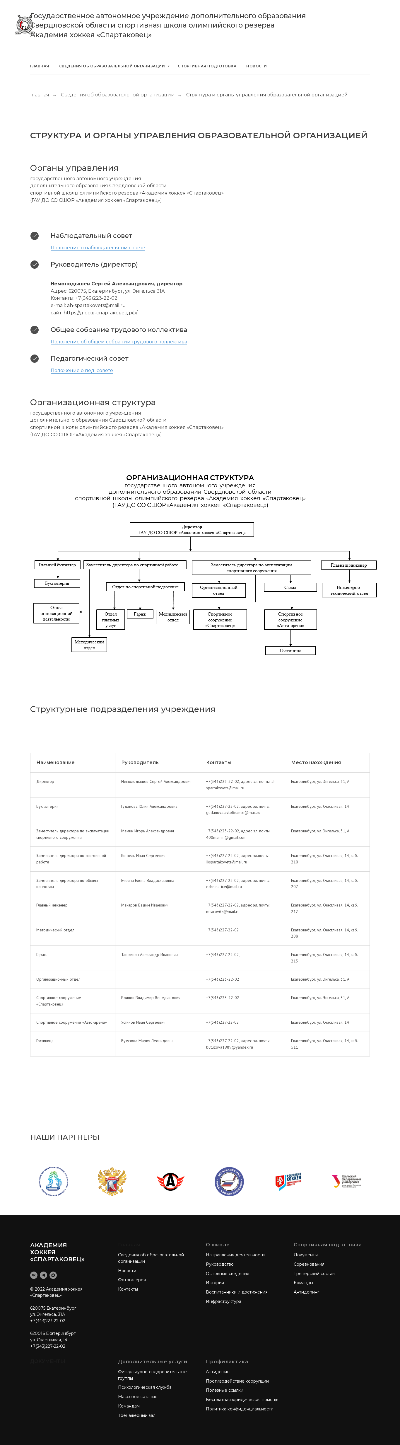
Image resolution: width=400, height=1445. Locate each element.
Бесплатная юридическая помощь (242, 1399)
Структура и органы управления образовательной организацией (267, 95)
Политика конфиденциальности (239, 1409)
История (215, 1282)
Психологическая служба (145, 1387)
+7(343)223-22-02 (47, 1320)
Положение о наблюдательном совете (98, 248)
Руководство (220, 1264)
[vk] (33, 1275)
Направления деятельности (235, 1254)
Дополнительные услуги (152, 1361)
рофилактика (229, 1361)
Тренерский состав (314, 1273)
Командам (129, 1406)
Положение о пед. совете (82, 370)
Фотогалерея (132, 1279)
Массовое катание (138, 1396)
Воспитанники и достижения (237, 1292)
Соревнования (309, 1264)
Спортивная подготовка (207, 66)
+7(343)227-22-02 (47, 1346)
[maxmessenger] (53, 1275)
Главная (39, 66)
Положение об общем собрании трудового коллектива (119, 342)
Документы (306, 1254)
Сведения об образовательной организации (112, 66)
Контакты (128, 1289)
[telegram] (43, 1275)
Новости (256, 66)
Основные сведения (227, 1273)
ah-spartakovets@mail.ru (96, 305)
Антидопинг (306, 1292)
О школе (218, 1245)
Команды (303, 1282)
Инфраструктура (223, 1301)
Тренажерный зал (136, 1415)
